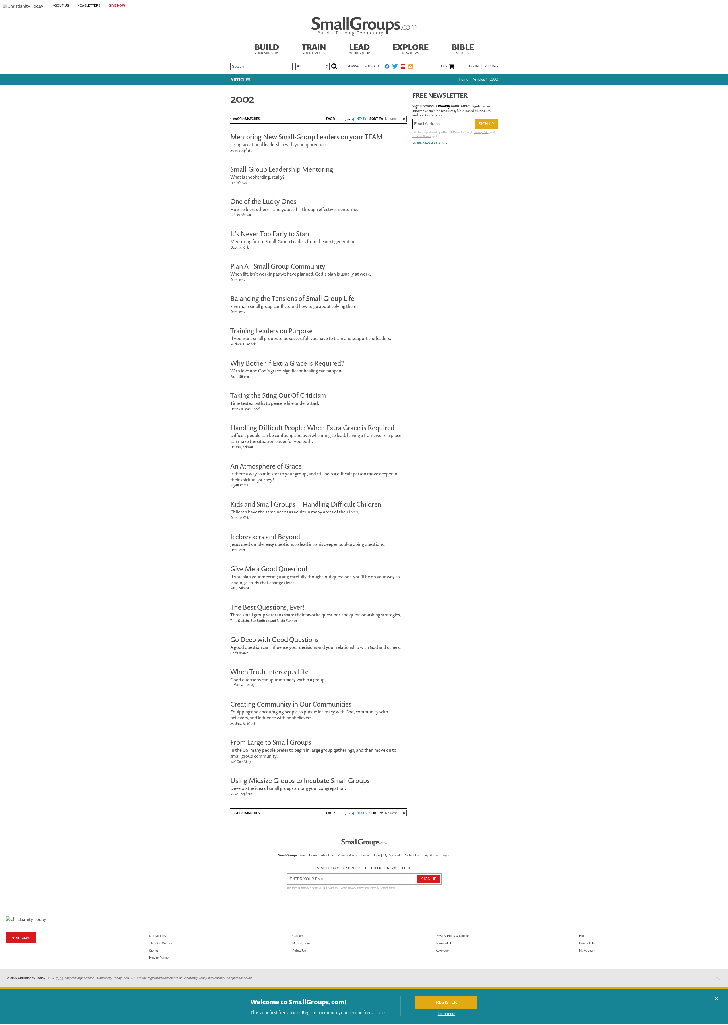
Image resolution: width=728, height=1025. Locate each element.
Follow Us (299, 950)
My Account (391, 855)
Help (582, 935)
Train (314, 48)
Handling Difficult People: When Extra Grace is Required (312, 427)
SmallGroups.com (291, 855)
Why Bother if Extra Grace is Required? (287, 363)
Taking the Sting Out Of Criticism (278, 395)
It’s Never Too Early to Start (270, 233)
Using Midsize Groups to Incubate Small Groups (300, 780)
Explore (410, 48)
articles (479, 79)
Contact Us (411, 855)
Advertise (442, 950)
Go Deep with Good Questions (274, 639)
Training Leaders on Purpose (271, 330)
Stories (154, 950)
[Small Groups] (364, 26)
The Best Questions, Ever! (267, 607)
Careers (298, 935)
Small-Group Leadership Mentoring (281, 169)
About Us (61, 5)
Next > (361, 119)
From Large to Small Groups (270, 742)
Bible (462, 48)
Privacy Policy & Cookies (453, 935)
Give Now (117, 5)
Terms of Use (370, 855)
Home (463, 79)
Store (442, 66)
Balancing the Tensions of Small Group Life (292, 298)
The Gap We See (161, 943)
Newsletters (88, 5)
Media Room (301, 943)
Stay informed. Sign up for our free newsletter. (364, 868)
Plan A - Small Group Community (277, 266)
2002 (494, 79)
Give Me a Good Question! (269, 568)
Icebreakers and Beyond (265, 536)
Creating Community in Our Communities (290, 704)
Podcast (371, 66)
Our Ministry (157, 935)
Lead (359, 48)
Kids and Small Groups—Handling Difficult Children (305, 504)
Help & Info (430, 855)
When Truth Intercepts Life (269, 671)
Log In (473, 66)
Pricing (491, 66)
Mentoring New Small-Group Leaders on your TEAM (306, 136)
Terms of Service (421, 136)
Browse (352, 66)
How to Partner (159, 957)
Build (266, 48)
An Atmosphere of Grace (266, 466)
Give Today (21, 937)
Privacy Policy (481, 132)
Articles (240, 79)
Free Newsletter (440, 95)
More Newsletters (428, 143)
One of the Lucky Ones (263, 201)
